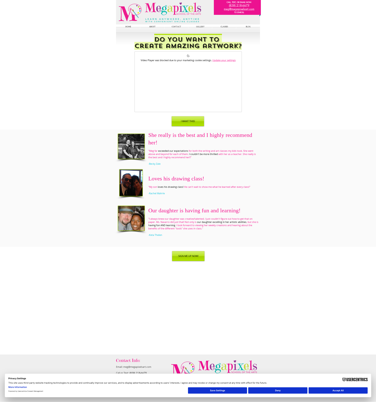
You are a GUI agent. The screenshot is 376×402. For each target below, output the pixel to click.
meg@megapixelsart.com (137, 366)
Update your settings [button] (224, 60)
